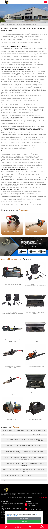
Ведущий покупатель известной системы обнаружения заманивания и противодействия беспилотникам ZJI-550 (24, 440)
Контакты (42, 526)
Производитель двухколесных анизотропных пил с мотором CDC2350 (24, 464)
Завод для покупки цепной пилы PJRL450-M (17, 475)
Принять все (24, 521)
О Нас (30, 526)
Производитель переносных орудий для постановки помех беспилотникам (24, 452)
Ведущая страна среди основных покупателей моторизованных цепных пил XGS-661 (24, 470)
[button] (44, 223)
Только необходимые (24, 518)
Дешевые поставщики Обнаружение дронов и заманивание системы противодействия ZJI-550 (24, 458)
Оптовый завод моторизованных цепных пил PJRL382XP (21, 435)
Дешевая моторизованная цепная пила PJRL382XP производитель (24, 446)
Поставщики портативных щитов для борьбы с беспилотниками (24, 430)
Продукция (18, 526)
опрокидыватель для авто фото (13, 480)
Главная (2, 24)
